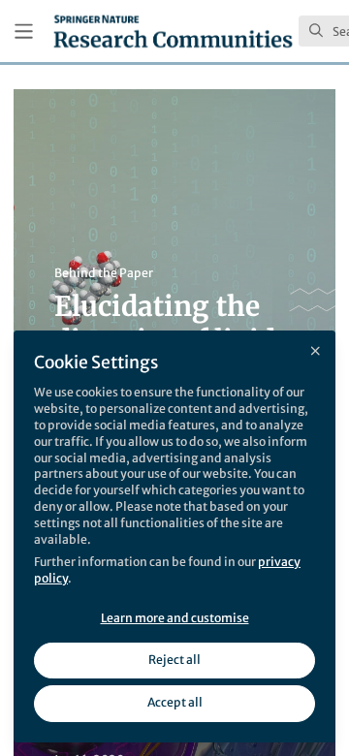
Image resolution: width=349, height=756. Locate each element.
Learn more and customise (175, 618)
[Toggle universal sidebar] (24, 31)
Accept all (175, 702)
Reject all (174, 659)
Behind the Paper (103, 273)
